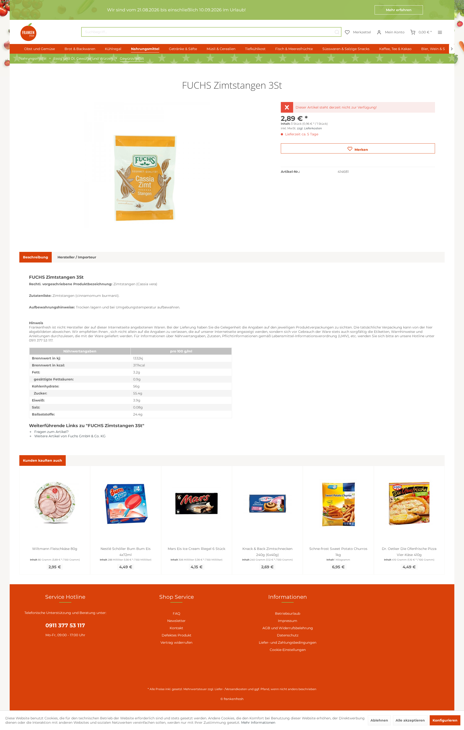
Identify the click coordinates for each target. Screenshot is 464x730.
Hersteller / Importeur (77, 257)
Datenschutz (287, 635)
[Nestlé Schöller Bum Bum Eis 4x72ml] (125, 503)
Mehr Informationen (258, 722)
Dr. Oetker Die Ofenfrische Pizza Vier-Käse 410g (409, 552)
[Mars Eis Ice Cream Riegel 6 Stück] (196, 503)
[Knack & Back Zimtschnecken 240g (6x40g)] (267, 503)
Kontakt (176, 628)
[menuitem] (211, 32)
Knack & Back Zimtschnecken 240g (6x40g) (267, 552)
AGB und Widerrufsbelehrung (287, 628)
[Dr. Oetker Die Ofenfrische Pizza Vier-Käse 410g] (409, 503)
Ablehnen (379, 720)
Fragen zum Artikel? (51, 432)
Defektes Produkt (176, 635)
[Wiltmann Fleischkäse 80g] (55, 503)
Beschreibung (35, 257)
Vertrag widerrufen (176, 642)
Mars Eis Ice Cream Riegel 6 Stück (196, 549)
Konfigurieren (445, 720)
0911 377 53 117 (65, 625)
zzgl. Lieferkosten (309, 128)
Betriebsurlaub (287, 613)
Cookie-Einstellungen (288, 650)
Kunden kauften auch (42, 460)
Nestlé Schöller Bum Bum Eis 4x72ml (126, 552)
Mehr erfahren (399, 10)
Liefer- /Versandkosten (231, 689)
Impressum (287, 621)
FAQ (176, 613)
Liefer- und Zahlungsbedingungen (287, 642)
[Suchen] (336, 32)
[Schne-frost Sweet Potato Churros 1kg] (338, 503)
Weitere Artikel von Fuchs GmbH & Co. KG (69, 436)
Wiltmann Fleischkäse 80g (54, 549)
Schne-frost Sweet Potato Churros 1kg (338, 552)
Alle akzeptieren (410, 720)
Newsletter (176, 621)
